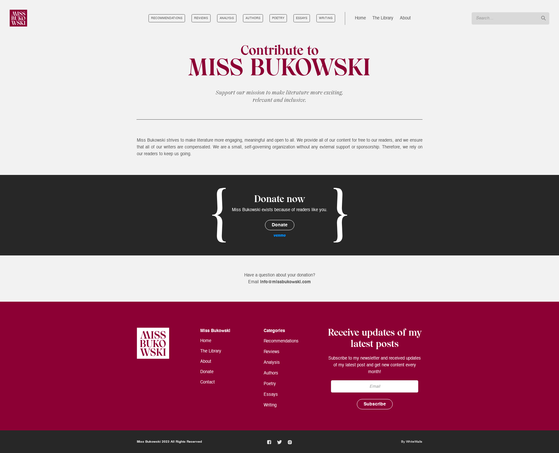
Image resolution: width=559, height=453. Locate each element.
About (405, 18)
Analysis (227, 18)
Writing (326, 18)
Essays (301, 18)
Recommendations (166, 18)
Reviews (201, 18)
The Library (382, 18)
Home (360, 18)
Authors (253, 18)
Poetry (278, 18)
